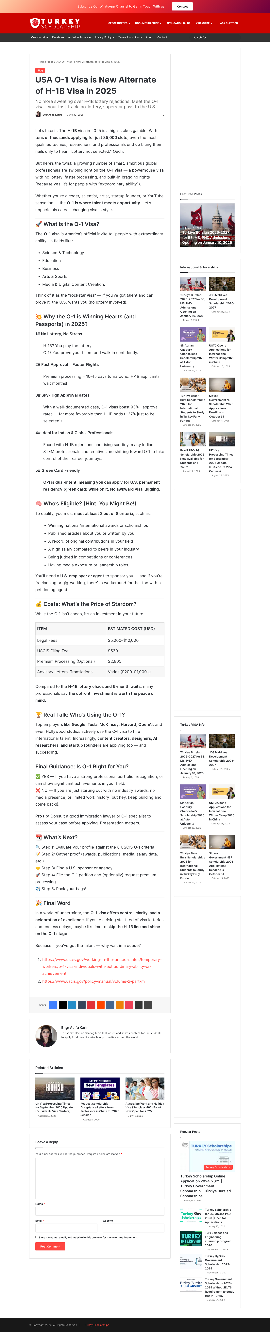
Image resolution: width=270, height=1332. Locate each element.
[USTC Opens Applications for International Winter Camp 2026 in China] (222, 334)
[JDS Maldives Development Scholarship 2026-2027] (222, 284)
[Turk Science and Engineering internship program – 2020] (191, 1238)
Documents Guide (147, 23)
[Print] (148, 1005)
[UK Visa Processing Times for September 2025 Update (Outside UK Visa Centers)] (55, 1089)
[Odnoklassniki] (120, 1005)
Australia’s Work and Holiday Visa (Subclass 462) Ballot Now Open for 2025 (145, 1107)
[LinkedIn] (72, 1005)
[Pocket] (129, 1005)
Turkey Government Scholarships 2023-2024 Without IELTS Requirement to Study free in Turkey (219, 1287)
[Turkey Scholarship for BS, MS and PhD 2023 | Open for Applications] (191, 1215)
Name (40, 1203)
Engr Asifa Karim (52, 114)
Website (108, 1220)
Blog (51, 61)
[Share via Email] (139, 1005)
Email (39, 1220)
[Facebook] (53, 1005)
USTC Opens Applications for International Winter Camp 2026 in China (221, 354)
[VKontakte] (110, 1005)
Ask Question (229, 23)
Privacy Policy (103, 37)
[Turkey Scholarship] (55, 23)
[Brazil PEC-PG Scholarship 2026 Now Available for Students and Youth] (193, 439)
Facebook (58, 37)
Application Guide (178, 23)
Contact (182, 6)
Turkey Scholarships (96, 1324)
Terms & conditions (130, 37)
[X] (63, 1005)
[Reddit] (101, 1005)
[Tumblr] (82, 1005)
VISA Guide (203, 23)
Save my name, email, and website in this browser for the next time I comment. (88, 1237)
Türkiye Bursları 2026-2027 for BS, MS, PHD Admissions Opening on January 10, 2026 (207, 237)
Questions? (38, 37)
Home (42, 61)
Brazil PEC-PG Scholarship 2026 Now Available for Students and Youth (192, 459)
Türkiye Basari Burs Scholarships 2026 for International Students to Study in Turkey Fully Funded (192, 408)
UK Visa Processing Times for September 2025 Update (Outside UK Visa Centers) (54, 1107)
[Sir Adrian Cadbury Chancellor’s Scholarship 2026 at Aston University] (193, 334)
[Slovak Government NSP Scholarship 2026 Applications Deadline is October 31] (222, 385)
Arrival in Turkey (78, 37)
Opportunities (117, 23)
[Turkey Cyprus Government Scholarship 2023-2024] (191, 1261)
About (149, 37)
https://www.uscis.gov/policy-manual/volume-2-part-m (93, 981)
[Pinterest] (91, 1005)
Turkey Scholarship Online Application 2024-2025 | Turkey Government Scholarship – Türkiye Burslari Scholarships (205, 1186)
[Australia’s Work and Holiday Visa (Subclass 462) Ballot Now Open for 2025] (145, 1089)
